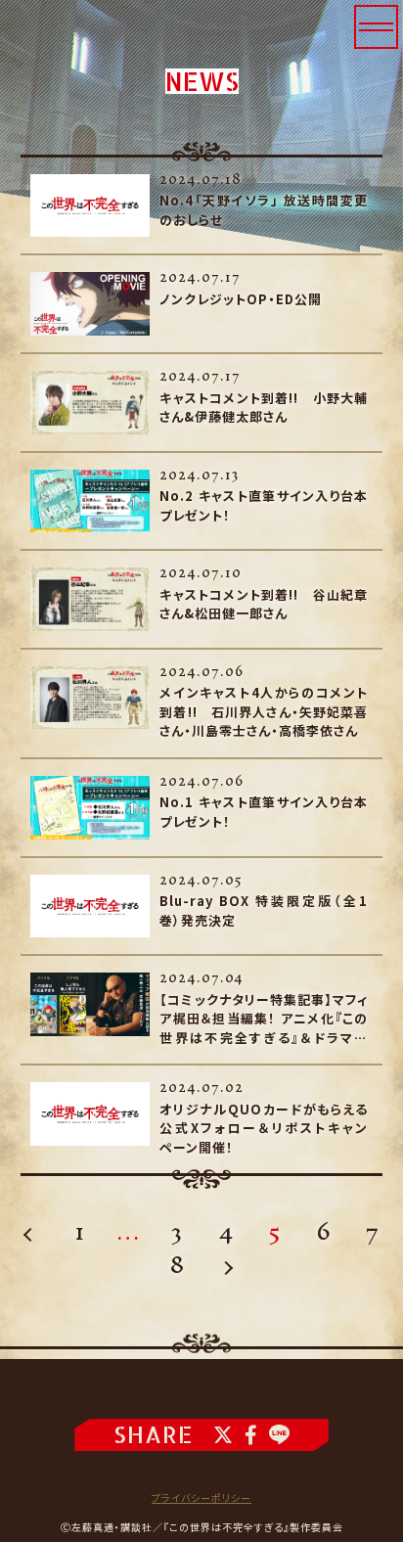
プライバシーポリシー (201, 1497)
